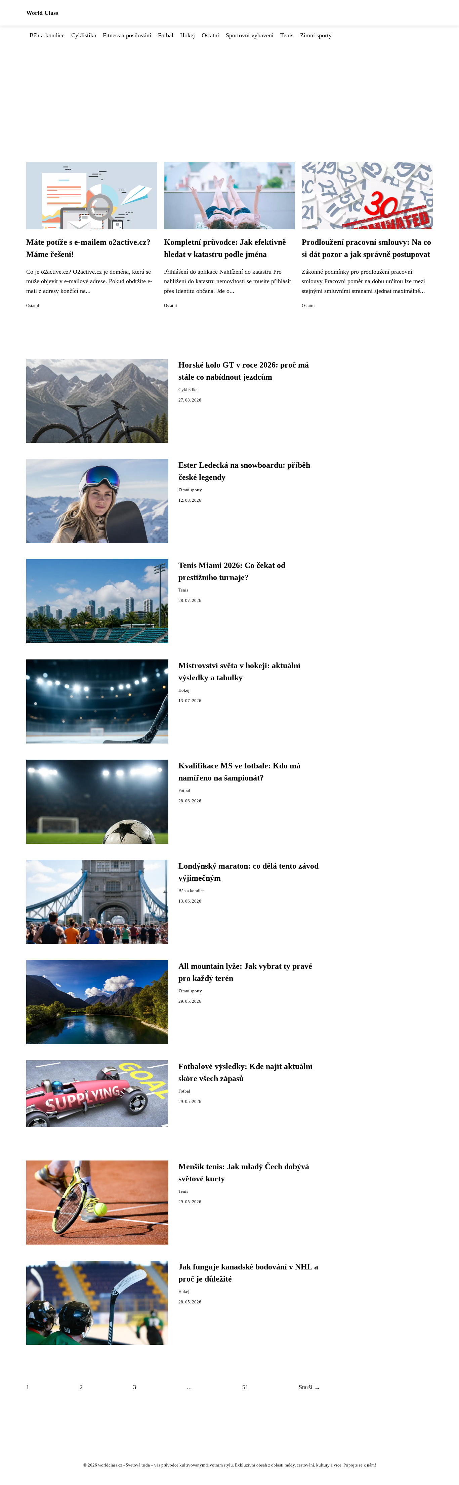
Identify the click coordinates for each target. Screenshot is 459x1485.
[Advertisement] (229, 90)
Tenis (286, 35)
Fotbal (165, 35)
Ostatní (210, 35)
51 (245, 1387)
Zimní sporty (316, 35)
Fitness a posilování (127, 35)
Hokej (187, 35)
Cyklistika (83, 35)
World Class (42, 12)
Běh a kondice (47, 35)
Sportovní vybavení (250, 35)
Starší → (309, 1387)
